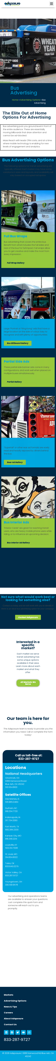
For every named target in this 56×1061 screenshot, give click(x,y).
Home (15, 99)
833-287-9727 (17, 1039)
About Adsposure (13, 1018)
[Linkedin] (6, 1032)
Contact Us (10, 1024)
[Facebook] (12, 1032)
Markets (8, 994)
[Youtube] (23, 1032)
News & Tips (10, 1006)
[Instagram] (29, 1032)
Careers (8, 1012)
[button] (51, 3)
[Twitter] (17, 1032)
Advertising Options (30, 99)
